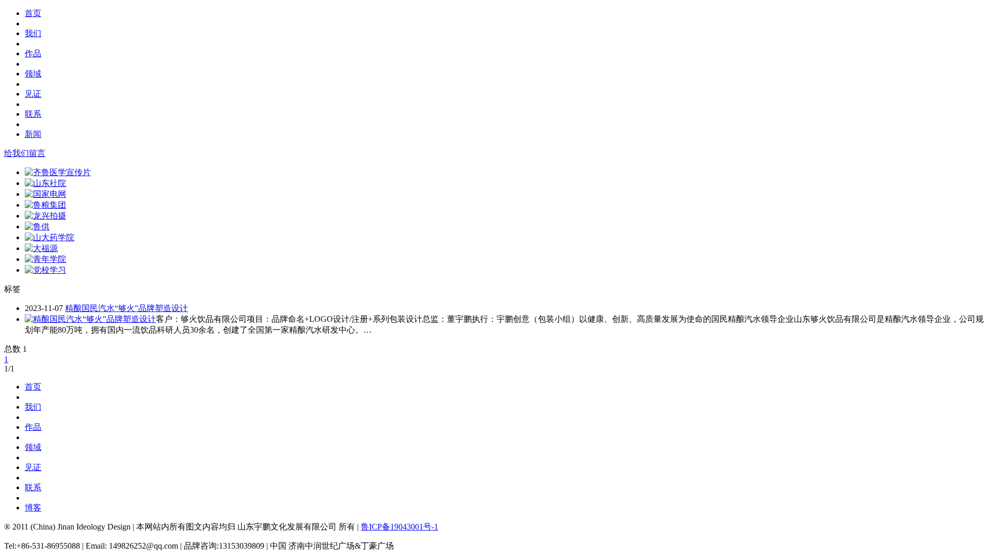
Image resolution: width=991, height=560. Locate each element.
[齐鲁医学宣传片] (58, 172)
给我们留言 (24, 153)
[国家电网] (45, 194)
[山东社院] (45, 183)
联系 (33, 114)
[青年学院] (45, 259)
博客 (33, 507)
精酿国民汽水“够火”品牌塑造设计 (126, 308)
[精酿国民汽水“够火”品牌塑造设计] (90, 319)
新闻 (33, 134)
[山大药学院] (49, 237)
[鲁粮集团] (45, 204)
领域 (33, 73)
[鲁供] (37, 226)
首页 (33, 13)
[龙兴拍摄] (45, 215)
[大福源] (41, 248)
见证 (33, 93)
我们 (33, 33)
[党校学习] (45, 270)
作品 (33, 53)
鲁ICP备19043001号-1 (399, 526)
